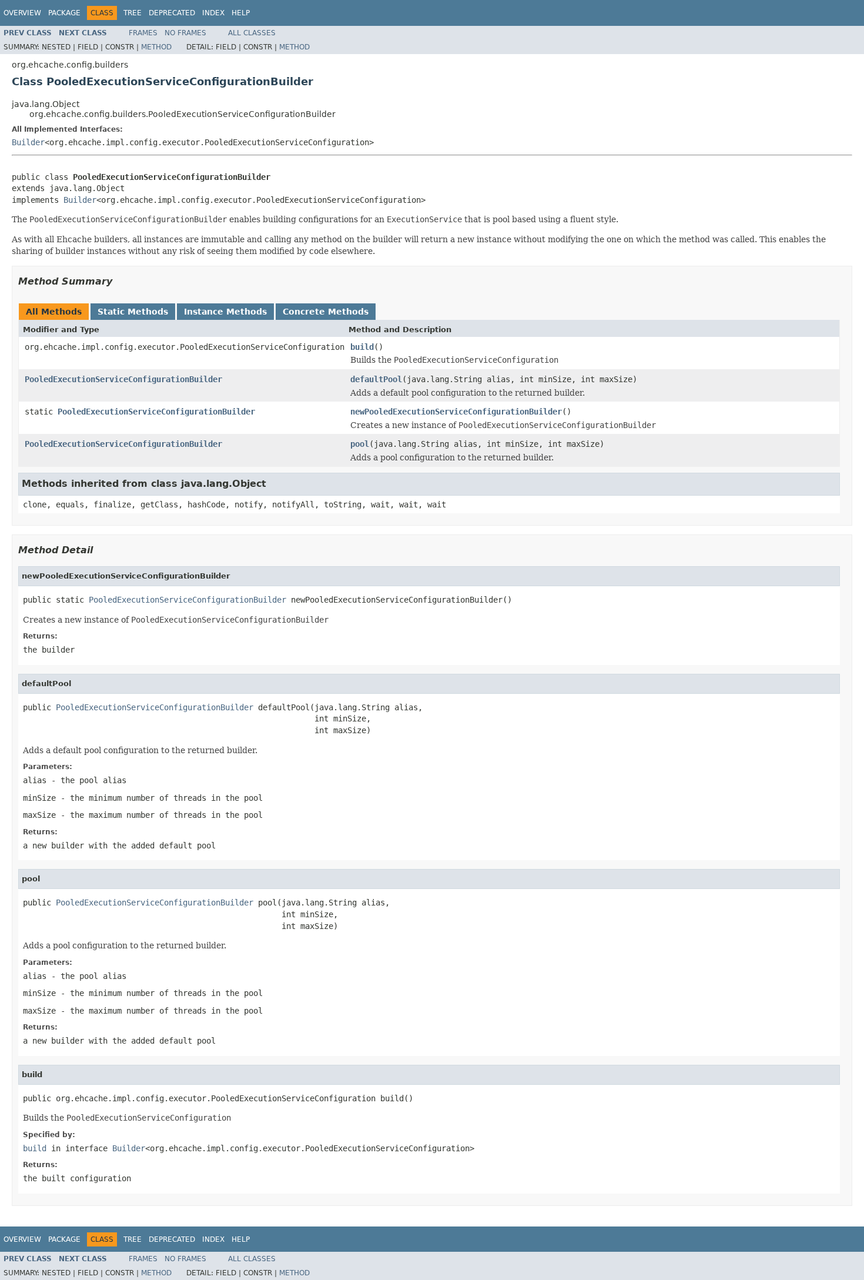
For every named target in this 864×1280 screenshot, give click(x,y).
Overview (22, 13)
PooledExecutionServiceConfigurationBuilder (123, 379)
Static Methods (133, 311)
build (362, 347)
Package (64, 13)
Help (241, 13)
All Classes (252, 33)
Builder (28, 142)
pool (359, 444)
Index (213, 13)
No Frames (185, 33)
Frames (143, 33)
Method (156, 47)
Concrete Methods (326, 311)
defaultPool (376, 379)
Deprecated (172, 13)
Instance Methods (225, 311)
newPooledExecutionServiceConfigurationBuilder (456, 411)
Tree (132, 13)
